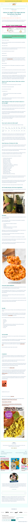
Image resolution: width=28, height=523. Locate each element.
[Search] (25, 493)
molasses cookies (12, 367)
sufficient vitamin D (4, 373)
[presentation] (5, 463)
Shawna (14, 442)
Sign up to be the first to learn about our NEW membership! (13, 1)
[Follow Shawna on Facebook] (12, 448)
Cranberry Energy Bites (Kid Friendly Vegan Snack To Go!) (21, 452)
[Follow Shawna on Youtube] (14, 448)
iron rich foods (10, 315)
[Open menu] (26, 3)
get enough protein (10, 58)
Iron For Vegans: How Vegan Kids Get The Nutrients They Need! (6, 452)
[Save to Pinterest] (5, 18)
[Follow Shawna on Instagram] (13, 448)
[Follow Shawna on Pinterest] (16, 448)
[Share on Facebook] (11, 18)
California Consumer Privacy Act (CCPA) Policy (18, 517)
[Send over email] (17, 18)
